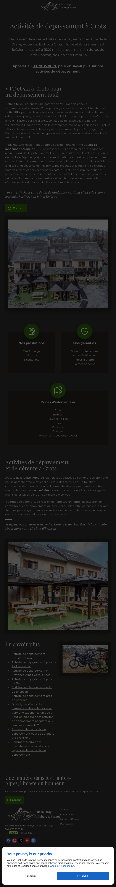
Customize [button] (31, 876)
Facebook (66, 866)
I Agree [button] (83, 876)
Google (54, 866)
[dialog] (58, 866)
